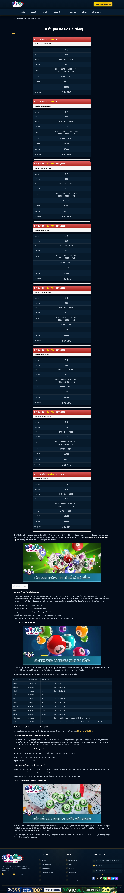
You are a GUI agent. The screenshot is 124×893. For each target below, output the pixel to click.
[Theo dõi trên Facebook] (93, 878)
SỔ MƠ (84, 12)
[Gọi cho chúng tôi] (105, 878)
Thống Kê (56, 12)
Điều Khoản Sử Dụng (45, 868)
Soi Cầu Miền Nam (72, 876)
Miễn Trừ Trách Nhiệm (46, 872)
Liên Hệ (42, 880)
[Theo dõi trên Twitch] (116, 878)
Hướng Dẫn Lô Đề (71, 860)
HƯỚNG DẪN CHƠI (97, 12)
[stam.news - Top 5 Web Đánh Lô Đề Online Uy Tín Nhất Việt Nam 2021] (18, 4)
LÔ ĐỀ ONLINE (19, 19)
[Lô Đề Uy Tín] (13, 858)
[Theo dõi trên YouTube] (109, 878)
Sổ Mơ (69, 864)
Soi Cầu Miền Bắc (71, 872)
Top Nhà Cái (70, 868)
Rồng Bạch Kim (71, 12)
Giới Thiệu (43, 860)
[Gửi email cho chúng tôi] (101, 878)
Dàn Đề (33, 12)
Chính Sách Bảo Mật (45, 864)
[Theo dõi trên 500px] (113, 878)
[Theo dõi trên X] (97, 878)
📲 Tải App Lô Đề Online (103, 4)
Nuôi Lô (44, 12)
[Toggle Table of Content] (23, 586)
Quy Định (43, 876)
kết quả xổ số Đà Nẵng (85, 731)
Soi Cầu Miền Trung (72, 880)
